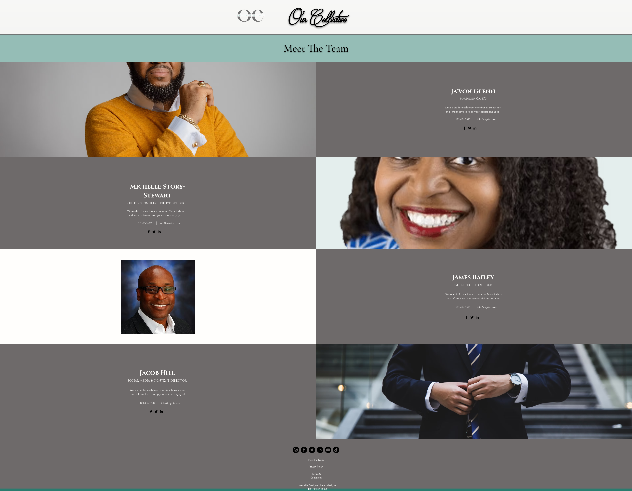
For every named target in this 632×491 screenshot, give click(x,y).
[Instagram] (296, 450)
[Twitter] (470, 128)
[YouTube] (328, 450)
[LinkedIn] (475, 128)
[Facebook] (464, 128)
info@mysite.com (487, 119)
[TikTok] (336, 450)
